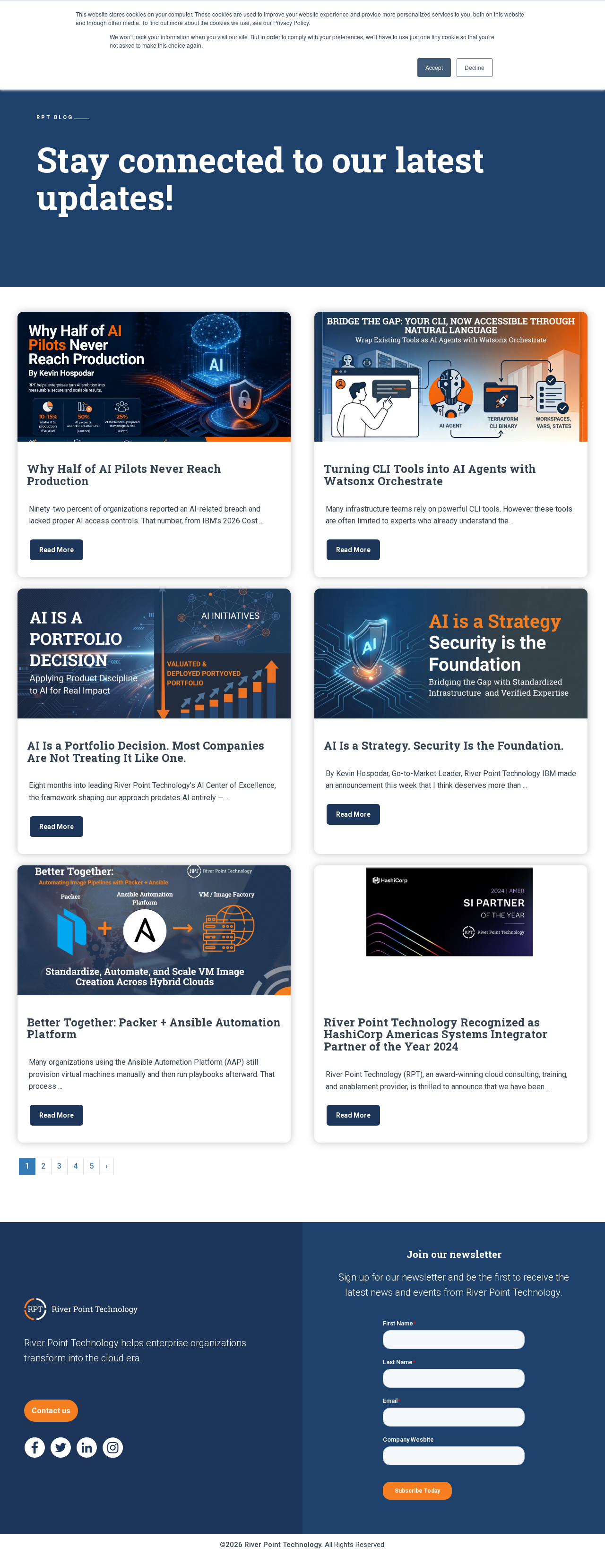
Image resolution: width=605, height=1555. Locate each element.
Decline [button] (474, 67)
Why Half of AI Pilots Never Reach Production (124, 474)
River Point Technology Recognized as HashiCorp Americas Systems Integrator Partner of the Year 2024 (435, 1034)
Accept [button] (434, 67)
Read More (56, 550)
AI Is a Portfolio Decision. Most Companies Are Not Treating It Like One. (145, 751)
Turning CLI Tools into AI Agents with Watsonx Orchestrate (430, 474)
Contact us (51, 1410)
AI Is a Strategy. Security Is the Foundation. (444, 745)
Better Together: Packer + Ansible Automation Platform (154, 1028)
